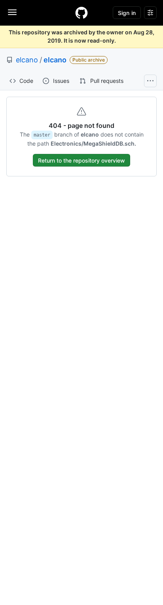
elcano (27, 60)
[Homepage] (81, 12)
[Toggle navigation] (12, 12)
